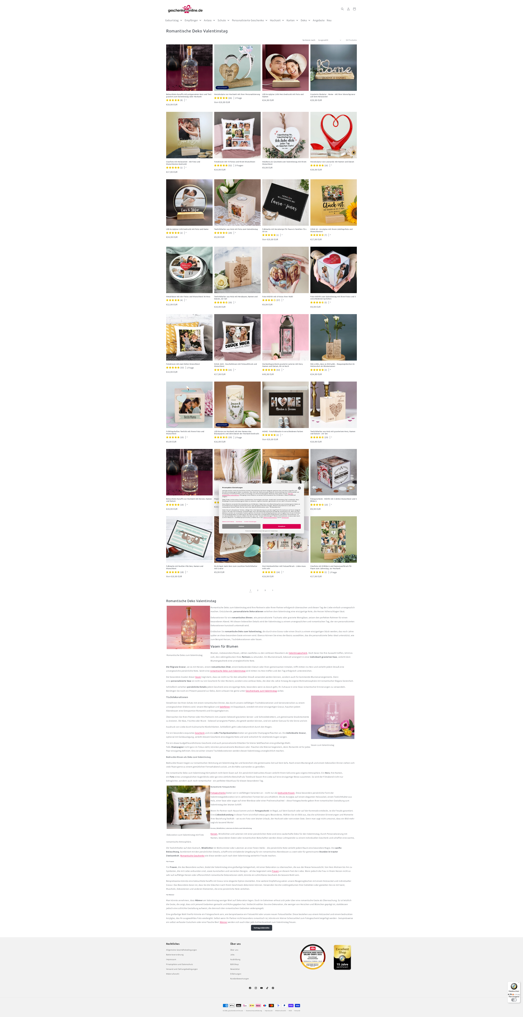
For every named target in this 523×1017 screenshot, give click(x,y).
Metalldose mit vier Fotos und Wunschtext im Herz (188, 296)
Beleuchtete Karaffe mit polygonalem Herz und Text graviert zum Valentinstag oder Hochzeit (188, 95)
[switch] (514, 999)
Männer (223, 922)
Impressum (171, 959)
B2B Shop (234, 964)
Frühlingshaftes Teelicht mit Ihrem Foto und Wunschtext (185, 432)
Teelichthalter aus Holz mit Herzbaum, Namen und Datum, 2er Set (236, 297)
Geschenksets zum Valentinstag (261, 690)
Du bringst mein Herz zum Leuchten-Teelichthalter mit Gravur (235, 567)
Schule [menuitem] (222, 20)
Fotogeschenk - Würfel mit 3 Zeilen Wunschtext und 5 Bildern (333, 500)
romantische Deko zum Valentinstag (227, 670)
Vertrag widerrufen (261, 928)
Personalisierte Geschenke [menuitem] (248, 20)
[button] (342, 9)
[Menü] (518, 983)
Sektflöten (225, 706)
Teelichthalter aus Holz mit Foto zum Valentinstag (236, 229)
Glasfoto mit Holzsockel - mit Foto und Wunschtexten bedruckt (183, 163)
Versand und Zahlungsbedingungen (182, 969)
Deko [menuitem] (304, 20)
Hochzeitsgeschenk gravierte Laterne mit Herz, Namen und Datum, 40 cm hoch (282, 365)
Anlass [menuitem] (208, 20)
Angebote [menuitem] (319, 20)
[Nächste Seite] (273, 590)
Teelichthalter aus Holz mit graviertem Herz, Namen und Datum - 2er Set (332, 432)
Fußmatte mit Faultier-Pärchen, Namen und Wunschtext (184, 567)
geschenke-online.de (235, 1011)
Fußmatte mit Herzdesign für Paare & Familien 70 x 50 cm (284, 230)
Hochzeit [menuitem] (275, 20)
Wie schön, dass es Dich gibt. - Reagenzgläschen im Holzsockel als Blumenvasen (332, 365)
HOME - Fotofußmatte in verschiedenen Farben (282, 431)
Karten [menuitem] (291, 20)
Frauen (275, 871)
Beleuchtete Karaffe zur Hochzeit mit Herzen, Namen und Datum (189, 500)
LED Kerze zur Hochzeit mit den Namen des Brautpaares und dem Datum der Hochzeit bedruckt (236, 432)
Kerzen (214, 833)
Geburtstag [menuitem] (172, 20)
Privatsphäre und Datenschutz (179, 964)
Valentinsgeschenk (298, 653)
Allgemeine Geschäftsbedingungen (181, 950)
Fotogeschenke (218, 792)
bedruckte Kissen (286, 792)
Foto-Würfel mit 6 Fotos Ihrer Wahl (277, 296)
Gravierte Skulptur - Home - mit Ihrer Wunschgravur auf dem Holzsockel (332, 95)
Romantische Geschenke (192, 855)
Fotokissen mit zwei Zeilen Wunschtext (183, 364)
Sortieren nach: (309, 40)
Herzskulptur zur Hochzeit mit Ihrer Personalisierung (237, 94)
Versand (297, 1011)
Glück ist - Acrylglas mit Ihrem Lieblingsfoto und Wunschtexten (331, 230)
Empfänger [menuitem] (191, 20)
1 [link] (250, 590)
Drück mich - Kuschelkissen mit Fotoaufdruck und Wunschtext (235, 365)
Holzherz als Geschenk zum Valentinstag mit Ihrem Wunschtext (284, 163)
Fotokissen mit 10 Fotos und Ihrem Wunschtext (234, 162)
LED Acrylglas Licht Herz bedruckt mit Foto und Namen (283, 95)
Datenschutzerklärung (254, 1011)
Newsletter (235, 969)
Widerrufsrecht (172, 974)
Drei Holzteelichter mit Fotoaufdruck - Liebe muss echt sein (284, 567)
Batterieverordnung (175, 954)
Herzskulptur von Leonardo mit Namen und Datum (332, 162)
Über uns (234, 950)
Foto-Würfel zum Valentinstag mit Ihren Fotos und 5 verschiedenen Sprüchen (333, 297)
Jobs (232, 954)
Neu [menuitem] (329, 20)
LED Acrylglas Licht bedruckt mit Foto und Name (187, 229)
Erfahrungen (235, 974)
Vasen (198, 677)
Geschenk (200, 732)
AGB (290, 1011)
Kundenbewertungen (239, 978)
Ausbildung (235, 959)
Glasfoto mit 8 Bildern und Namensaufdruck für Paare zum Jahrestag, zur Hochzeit (331, 567)
